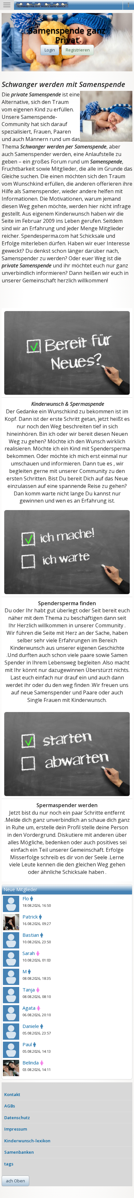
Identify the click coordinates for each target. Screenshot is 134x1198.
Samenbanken (19, 1152)
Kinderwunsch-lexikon (27, 1141)
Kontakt (12, 1094)
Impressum (15, 1129)
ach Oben (15, 1181)
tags (8, 1164)
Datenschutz (17, 1117)
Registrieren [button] (78, 50)
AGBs (9, 1106)
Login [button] (50, 50)
